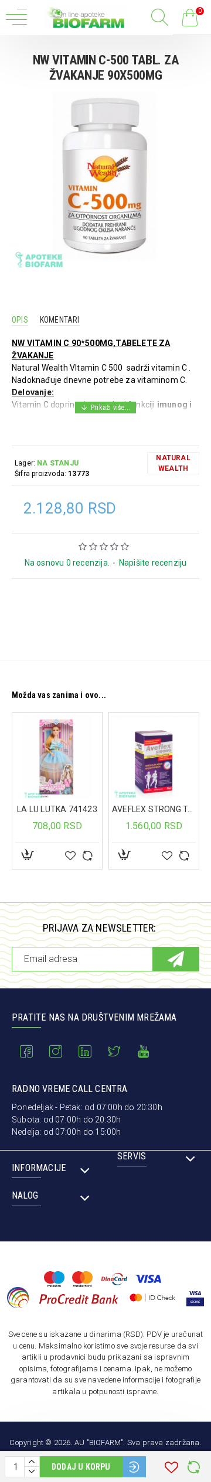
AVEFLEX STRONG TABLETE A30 (154, 809)
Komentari (60, 319)
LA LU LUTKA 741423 (57, 809)
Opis (20, 319)
